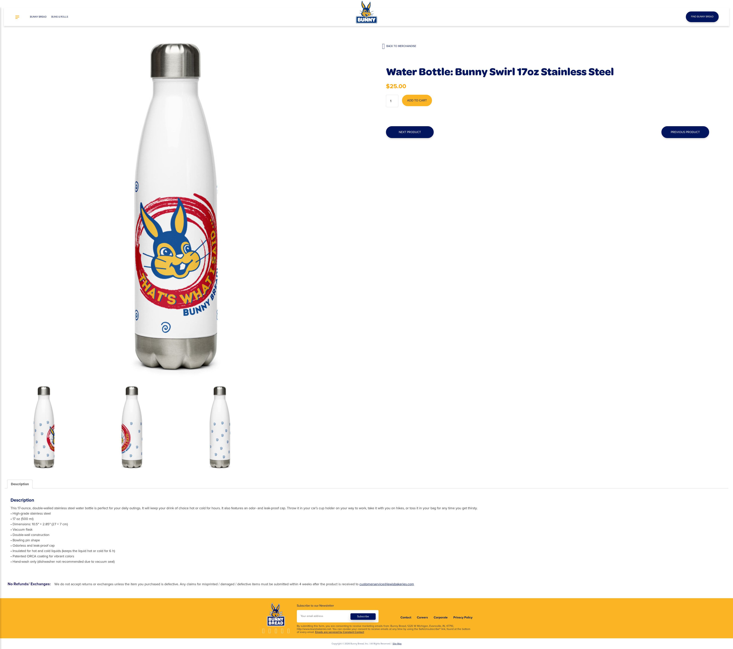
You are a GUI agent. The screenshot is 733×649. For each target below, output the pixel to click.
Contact (405, 617)
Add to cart (417, 100)
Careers (422, 617)
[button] (17, 17)
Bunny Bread (38, 16)
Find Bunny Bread (702, 16)
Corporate (441, 617)
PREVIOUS (685, 132)
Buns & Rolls (59, 16)
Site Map (397, 643)
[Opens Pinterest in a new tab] (288, 631)
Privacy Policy (462, 617)
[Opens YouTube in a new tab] (276, 631)
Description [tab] (20, 484)
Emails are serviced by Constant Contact (339, 632)
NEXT (410, 132)
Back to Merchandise (401, 46)
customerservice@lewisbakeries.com (386, 584)
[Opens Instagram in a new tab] (269, 631)
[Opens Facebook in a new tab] (263, 631)
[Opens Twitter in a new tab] (282, 631)
